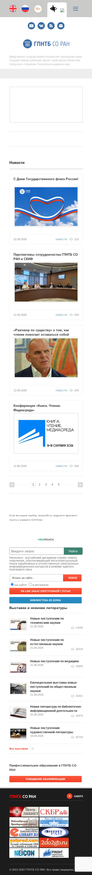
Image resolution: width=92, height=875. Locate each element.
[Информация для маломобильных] (62, 12)
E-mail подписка (61, 25)
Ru (25, 8)
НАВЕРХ (78, 796)
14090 (79, 627)
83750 (79, 737)
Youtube (31, 23)
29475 (79, 716)
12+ (36, 6)
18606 (79, 666)
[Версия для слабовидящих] (55, 8)
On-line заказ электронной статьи (45, 591)
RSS (50, 23)
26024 (79, 649)
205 (76, 314)
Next (80, 484)
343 (76, 390)
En (13, 8)
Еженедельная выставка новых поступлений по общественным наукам (53, 687)
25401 (79, 696)
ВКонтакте (41, 23)
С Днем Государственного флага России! (45, 179)
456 (76, 465)
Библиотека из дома (45, 600)
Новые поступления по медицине (54, 661)
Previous (11, 484)
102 (76, 239)
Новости (17, 162)
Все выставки (18, 748)
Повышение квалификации (45, 779)
